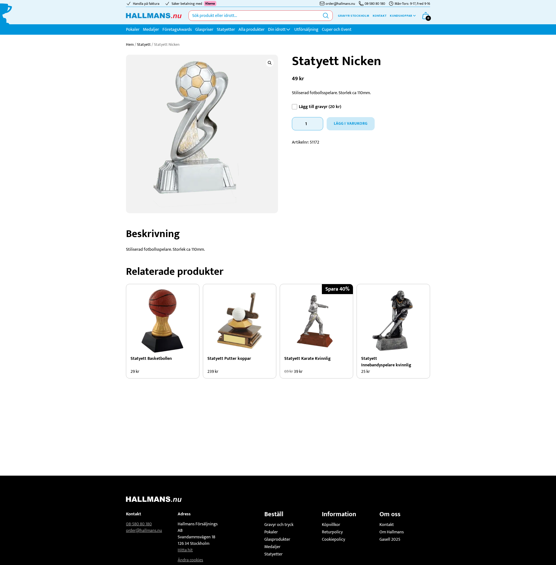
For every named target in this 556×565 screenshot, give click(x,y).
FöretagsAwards (177, 29)
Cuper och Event (336, 29)
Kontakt (379, 15)
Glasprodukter (277, 539)
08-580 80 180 (139, 524)
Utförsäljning (306, 29)
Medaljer (151, 29)
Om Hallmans (391, 532)
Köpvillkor (331, 524)
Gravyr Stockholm (353, 15)
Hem (130, 44)
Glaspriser (204, 29)
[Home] (154, 15)
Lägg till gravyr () (320, 106)
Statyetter (226, 29)
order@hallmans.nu (144, 530)
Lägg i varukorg (350, 123)
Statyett (144, 44)
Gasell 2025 (389, 539)
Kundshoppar (401, 15)
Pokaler (132, 29)
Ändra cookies (190, 560)
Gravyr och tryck (278, 524)
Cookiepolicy (333, 539)
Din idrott (277, 29)
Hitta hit (185, 550)
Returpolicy (332, 532)
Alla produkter (251, 29)
